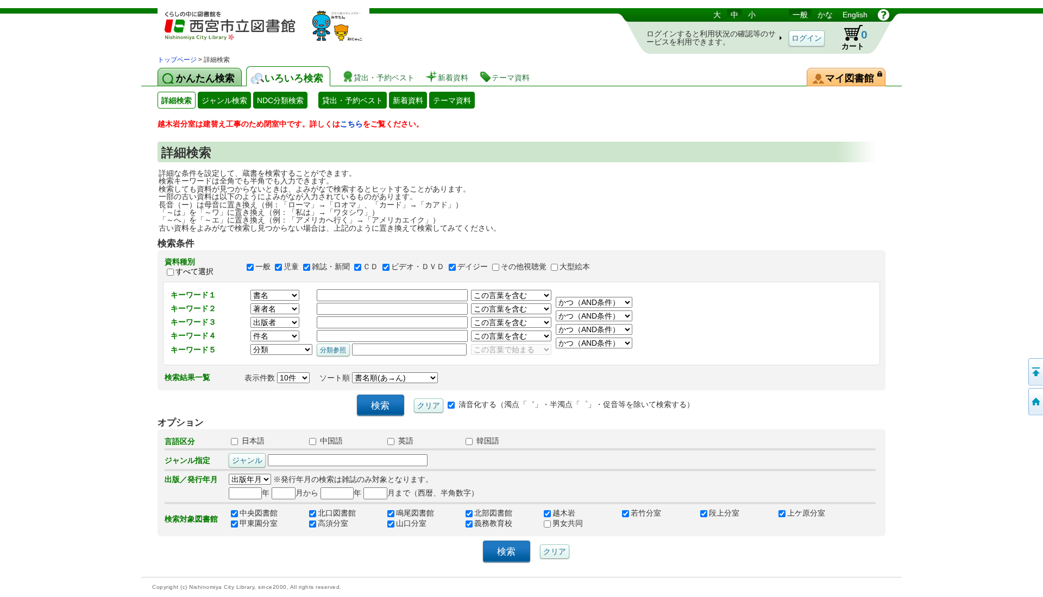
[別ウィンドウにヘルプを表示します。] (884, 14)
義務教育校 (493, 523)
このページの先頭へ (1035, 371)
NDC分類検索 (280, 100)
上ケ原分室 (806, 513)
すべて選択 (194, 271)
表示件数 (260, 377)
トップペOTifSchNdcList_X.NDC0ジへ (1035, 401)
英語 (404, 441)
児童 (291, 266)
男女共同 (567, 523)
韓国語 (486, 441)
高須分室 (333, 523)
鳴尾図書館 (415, 513)
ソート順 (335, 377)
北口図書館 (337, 513)
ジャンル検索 (224, 100)
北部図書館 (493, 513)
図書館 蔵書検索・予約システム (271, 31)
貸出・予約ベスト (352, 100)
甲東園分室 (259, 523)
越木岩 (563, 513)
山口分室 (411, 523)
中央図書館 (259, 513)
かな (825, 14)
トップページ (177, 59)
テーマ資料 (452, 100)
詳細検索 (176, 100)
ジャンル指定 (187, 460)
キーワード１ (193, 294)
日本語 (252, 441)
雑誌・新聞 (331, 266)
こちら (351, 123)
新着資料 (408, 100)
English (855, 14)
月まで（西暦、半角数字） (433, 492)
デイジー (472, 266)
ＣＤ (370, 266)
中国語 (330, 441)
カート (854, 39)
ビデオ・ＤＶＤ (417, 266)
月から (307, 492)
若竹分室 (646, 513)
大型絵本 (575, 266)
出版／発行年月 (191, 479)
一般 (800, 14)
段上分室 (724, 513)
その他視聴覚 (523, 266)
